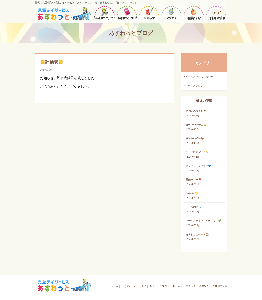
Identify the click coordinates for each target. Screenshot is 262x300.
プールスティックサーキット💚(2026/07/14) (203, 223)
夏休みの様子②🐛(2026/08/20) (196, 127)
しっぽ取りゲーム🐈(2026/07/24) (197, 154)
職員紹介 (204, 286)
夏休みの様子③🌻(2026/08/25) (196, 113)
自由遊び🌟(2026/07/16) (192, 195)
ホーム (114, 286)
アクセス (191, 286)
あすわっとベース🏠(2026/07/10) (197, 236)
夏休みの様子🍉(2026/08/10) (195, 140)
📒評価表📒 (52, 62)
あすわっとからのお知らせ (198, 76)
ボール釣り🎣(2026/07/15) (193, 209)
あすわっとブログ (193, 85)
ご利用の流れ (219, 286)
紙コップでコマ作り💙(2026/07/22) (198, 168)
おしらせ (178, 286)
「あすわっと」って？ (133, 286)
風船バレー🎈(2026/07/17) (193, 182)
